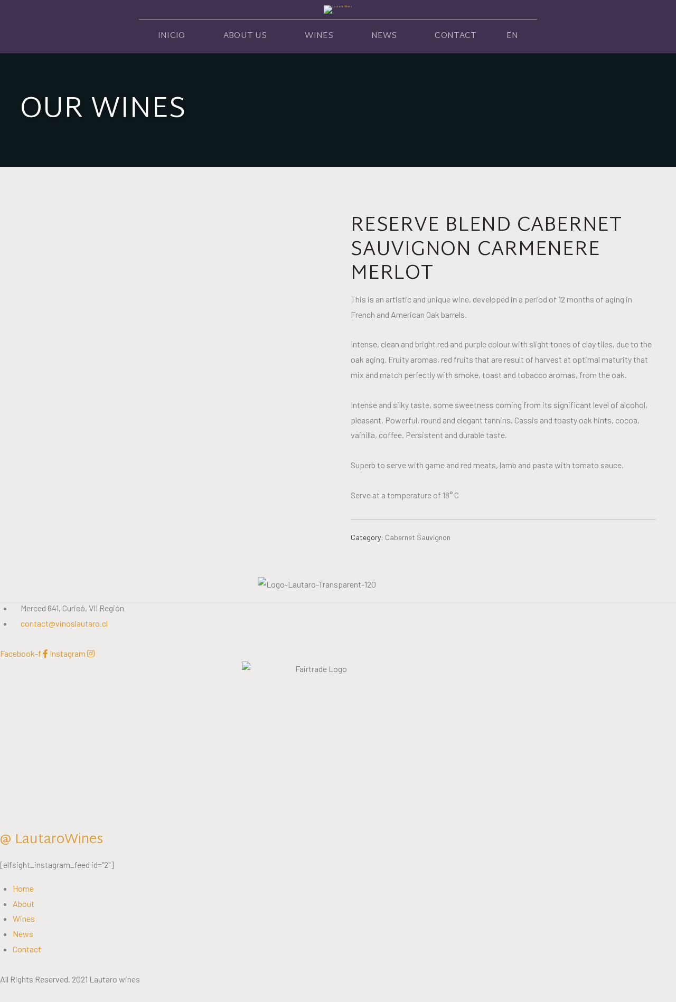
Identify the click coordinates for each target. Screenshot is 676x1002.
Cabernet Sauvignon (417, 537)
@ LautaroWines (51, 840)
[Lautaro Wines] (337, 9)
